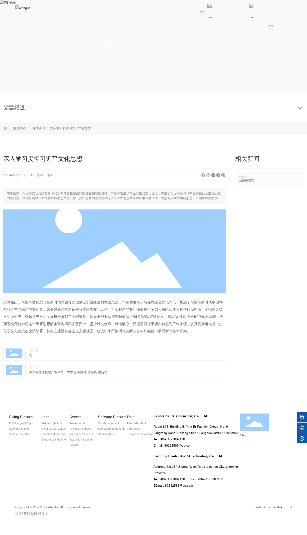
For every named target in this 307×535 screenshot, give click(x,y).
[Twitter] (213, 175)
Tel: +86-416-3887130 (276, 7)
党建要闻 (38, 128)
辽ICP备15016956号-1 (31, 513)
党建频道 (19, 128)
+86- (162, 439)
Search (280, 27)
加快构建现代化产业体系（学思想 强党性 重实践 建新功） (69, 372)
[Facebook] (203, 175)
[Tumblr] (218, 175)
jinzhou (279, 507)
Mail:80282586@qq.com (232, 7)
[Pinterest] (223, 175)
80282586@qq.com (178, 445)
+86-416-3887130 (172, 479)
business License (78, 507)
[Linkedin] (208, 175)
